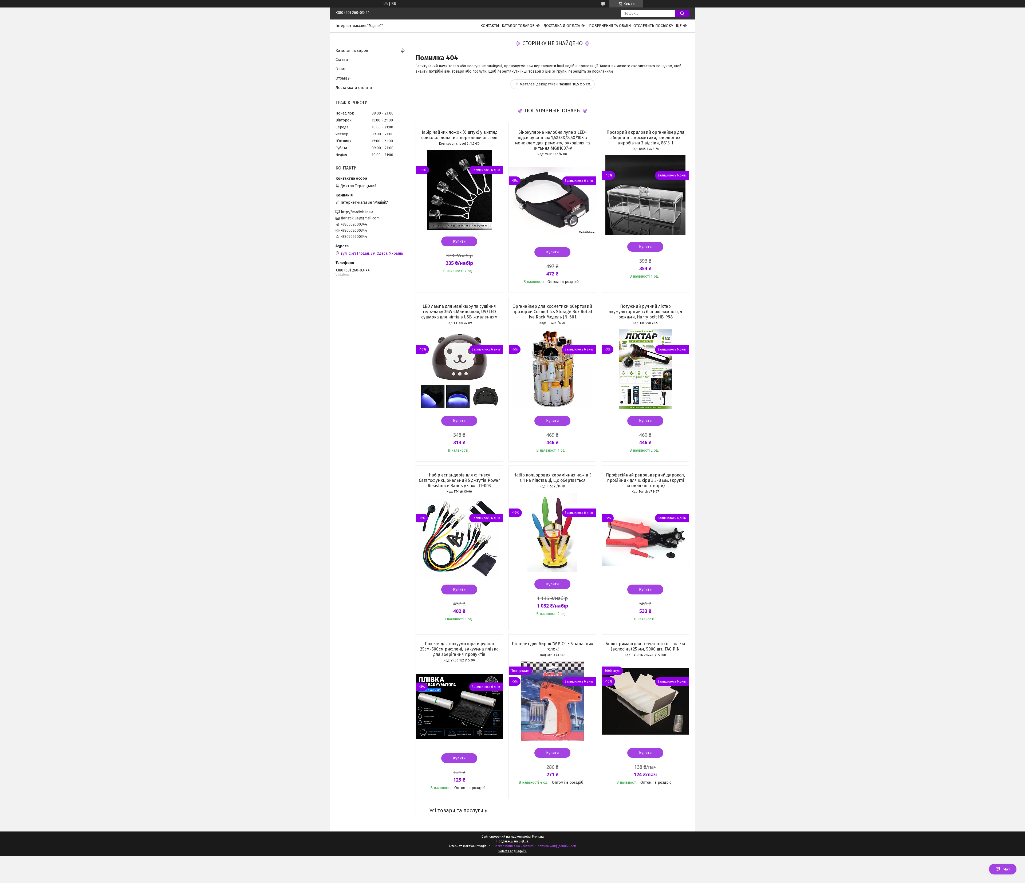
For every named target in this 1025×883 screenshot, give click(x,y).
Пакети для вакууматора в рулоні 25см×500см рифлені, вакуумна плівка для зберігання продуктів (459, 649)
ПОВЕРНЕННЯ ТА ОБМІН (610, 25)
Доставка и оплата (562, 25)
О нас (341, 68)
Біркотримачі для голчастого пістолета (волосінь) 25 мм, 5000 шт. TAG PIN (645, 646)
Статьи (342, 59)
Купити (459, 241)
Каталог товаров (518, 25)
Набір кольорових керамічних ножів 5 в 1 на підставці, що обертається (552, 477)
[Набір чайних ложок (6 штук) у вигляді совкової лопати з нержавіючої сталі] (459, 190)
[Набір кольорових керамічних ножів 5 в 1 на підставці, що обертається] (552, 532)
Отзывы (343, 78)
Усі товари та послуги (456, 810)
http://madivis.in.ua (357, 212)
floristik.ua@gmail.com (360, 218)
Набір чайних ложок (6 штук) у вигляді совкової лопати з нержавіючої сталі (459, 135)
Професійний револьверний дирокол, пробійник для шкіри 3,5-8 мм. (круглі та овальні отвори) (645, 480)
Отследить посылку (653, 25)
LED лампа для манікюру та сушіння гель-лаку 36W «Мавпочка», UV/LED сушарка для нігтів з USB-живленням (459, 312)
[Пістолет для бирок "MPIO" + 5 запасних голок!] (552, 701)
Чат (1006, 869)
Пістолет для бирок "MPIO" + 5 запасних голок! (552, 646)
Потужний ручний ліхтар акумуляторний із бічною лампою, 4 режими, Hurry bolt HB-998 (645, 312)
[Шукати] (682, 13)
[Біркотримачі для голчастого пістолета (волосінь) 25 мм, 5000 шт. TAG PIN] (645, 701)
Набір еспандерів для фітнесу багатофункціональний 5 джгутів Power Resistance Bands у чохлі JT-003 (459, 480)
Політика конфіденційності (555, 846)
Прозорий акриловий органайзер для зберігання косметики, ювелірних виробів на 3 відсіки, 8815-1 (645, 137)
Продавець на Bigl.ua (512, 841)
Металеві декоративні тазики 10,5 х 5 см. (555, 84)
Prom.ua (538, 836)
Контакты (489, 25)
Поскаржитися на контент (513, 846)
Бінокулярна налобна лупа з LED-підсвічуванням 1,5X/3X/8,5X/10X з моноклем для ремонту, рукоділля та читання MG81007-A (552, 140)
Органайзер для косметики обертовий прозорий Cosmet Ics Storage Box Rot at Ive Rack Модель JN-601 (552, 312)
